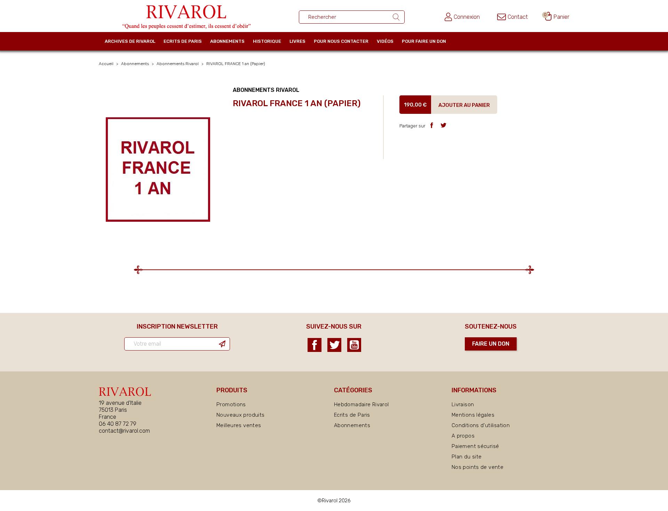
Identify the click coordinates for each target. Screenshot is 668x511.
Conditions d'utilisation (481, 425)
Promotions (231, 404)
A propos (463, 436)
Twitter (334, 345)
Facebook (314, 345)
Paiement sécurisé (475, 446)
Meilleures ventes (238, 425)
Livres (297, 41)
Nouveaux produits (240, 415)
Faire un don (490, 343)
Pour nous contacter (341, 41)
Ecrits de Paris (183, 41)
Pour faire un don (424, 41)
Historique (267, 41)
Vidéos (385, 41)
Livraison (463, 404)
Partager (431, 125)
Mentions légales (473, 415)
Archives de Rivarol (130, 41)
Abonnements (227, 41)
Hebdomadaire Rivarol (361, 404)
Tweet (443, 125)
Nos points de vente (477, 467)
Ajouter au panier (464, 105)
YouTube (354, 345)
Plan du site (467, 457)
